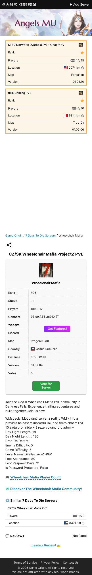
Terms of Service (25, 562)
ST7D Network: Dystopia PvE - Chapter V (36, 45)
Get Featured (57, 328)
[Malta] (66, 115)
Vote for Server (46, 385)
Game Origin (14, 235)
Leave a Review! (44, 545)
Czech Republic (46, 349)
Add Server (81, 4)
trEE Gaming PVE (19, 93)
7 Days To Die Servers (40, 235)
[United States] (66, 67)
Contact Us (71, 562)
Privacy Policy (50, 562)
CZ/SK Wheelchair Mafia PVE (27, 508)
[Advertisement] (46, 182)
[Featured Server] (82, 53)
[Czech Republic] (66, 523)
